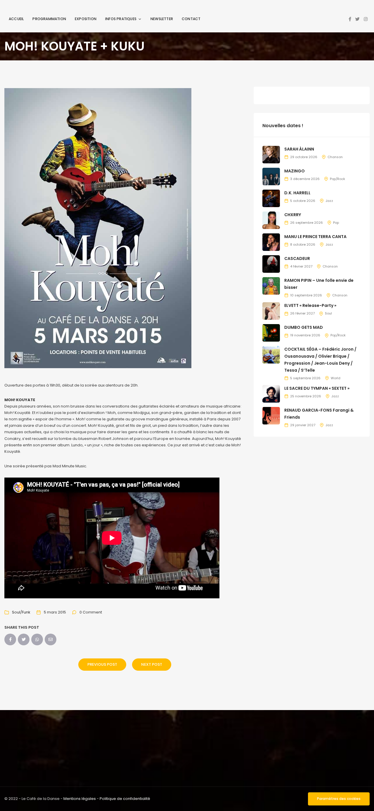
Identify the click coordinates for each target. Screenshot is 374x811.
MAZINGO (294, 171)
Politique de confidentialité (125, 798)
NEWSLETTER (161, 18)
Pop (336, 222)
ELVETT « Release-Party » (310, 305)
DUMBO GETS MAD (303, 327)
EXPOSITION (85, 18)
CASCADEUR (297, 258)
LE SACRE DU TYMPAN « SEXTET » (316, 388)
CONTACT (191, 18)
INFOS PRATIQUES (120, 18)
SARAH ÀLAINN (299, 149)
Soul (328, 313)
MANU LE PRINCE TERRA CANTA (315, 237)
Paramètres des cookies (339, 798)
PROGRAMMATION (49, 18)
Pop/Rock (337, 178)
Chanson (335, 157)
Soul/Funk (21, 612)
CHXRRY (292, 215)
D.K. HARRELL (297, 193)
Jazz (329, 200)
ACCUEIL (16, 18)
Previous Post (102, 664)
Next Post (151, 664)
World (335, 378)
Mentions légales (79, 798)
